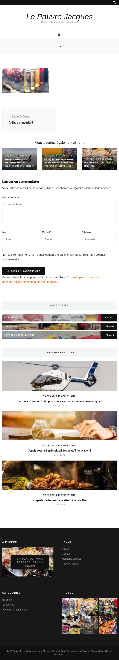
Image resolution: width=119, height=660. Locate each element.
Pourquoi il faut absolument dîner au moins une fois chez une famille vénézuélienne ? (58, 162)
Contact (66, 553)
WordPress (59, 654)
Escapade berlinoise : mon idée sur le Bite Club (59, 500)
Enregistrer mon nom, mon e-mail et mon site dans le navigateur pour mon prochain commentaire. (54, 257)
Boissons (7, 599)
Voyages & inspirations (19, 155)
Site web (87, 232)
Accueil (66, 548)
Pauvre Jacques (71, 563)
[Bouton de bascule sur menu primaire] (59, 34)
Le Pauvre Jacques (59, 16)
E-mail (46, 232)
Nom (5, 232)
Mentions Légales (71, 558)
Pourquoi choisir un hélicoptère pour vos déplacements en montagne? (19, 162)
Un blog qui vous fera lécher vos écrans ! (30, 562)
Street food (8, 604)
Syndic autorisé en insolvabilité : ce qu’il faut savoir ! (59, 450)
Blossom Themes (90, 651)
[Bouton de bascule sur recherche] (114, 2)
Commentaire (10, 197)
